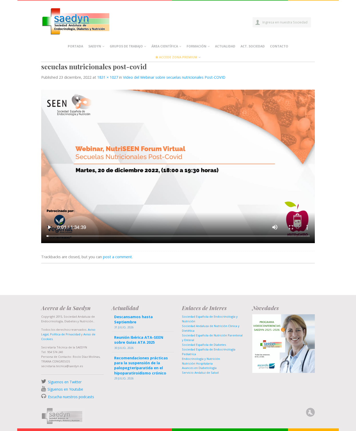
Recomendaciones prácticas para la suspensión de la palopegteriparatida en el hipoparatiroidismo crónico (141, 365)
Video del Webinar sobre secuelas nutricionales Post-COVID (174, 77)
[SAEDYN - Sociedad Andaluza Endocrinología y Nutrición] (81, 20)
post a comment (117, 256)
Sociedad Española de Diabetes (204, 345)
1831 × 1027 (107, 77)
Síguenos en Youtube (65, 389)
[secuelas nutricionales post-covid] (178, 166)
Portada (75, 46)
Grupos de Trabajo (126, 46)
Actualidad (225, 46)
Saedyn (94, 46)
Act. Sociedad (253, 46)
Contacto (279, 46)
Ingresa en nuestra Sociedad (285, 22)
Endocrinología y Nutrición (201, 359)
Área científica (164, 46)
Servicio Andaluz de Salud (200, 372)
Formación (196, 46)
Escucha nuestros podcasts (70, 396)
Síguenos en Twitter (65, 381)
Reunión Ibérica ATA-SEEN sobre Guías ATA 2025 (138, 340)
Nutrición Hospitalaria (197, 363)
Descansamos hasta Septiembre (133, 319)
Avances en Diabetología (199, 368)
